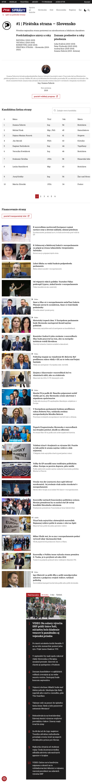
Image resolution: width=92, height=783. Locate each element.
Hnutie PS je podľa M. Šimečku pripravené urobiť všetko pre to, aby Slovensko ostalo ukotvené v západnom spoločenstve (55, 396)
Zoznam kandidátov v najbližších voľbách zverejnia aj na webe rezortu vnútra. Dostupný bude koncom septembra (47, 676)
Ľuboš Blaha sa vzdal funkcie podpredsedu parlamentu (52, 264)
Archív (35, 2)
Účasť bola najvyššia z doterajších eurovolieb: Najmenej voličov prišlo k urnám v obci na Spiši (54, 521)
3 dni (52, 594)
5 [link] (51, 196)
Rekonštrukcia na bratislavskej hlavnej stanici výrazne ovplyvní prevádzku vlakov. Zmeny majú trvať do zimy (47, 719)
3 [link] (44, 196)
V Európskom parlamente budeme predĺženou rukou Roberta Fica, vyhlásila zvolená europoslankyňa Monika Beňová (54, 411)
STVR (4, 2)
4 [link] (47, 196)
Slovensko (42, 10)
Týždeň (59, 594)
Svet (51, 10)
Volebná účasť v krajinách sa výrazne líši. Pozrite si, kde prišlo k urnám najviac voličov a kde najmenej (55, 448)
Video (36, 299)
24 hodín (44, 594)
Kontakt (87, 2)
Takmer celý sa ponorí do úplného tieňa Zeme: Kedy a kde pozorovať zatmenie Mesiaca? (47, 705)
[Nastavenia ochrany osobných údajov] (4, 778)
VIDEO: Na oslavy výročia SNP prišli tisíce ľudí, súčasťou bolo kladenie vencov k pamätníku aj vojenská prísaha (47, 629)
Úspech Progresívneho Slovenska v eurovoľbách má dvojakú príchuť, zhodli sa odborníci (55, 428)
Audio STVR (60, 2)
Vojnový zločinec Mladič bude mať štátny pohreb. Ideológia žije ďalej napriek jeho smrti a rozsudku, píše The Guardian (48, 691)
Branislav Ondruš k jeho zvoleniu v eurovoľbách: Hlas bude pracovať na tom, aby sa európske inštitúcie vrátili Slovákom (55, 339)
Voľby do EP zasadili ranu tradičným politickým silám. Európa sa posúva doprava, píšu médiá (55, 464)
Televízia (24, 2)
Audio (36, 517)
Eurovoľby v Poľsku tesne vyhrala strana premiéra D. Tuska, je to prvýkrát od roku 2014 (56, 555)
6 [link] (55, 196)
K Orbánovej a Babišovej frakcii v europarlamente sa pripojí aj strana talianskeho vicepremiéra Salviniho (55, 248)
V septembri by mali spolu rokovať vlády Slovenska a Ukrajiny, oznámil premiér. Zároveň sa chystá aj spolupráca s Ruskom (47, 660)
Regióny (72, 10)
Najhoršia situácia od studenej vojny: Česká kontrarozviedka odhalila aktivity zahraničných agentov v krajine (46, 751)
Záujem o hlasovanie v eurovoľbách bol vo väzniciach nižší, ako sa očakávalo (52, 373)
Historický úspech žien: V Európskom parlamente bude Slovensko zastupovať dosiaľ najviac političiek (55, 323)
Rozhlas (13, 2)
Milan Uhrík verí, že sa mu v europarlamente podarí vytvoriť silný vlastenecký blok (56, 537)
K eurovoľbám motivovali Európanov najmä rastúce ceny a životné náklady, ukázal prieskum (55, 228)
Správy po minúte (32, 9)
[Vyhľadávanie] (88, 10)
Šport (81, 10)
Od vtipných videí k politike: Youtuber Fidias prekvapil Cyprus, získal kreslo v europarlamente (55, 283)
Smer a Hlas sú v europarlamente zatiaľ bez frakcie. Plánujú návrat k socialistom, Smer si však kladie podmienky (56, 305)
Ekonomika (61, 10)
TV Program (47, 2)
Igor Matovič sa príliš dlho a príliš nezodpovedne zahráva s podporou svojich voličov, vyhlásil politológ (55, 577)
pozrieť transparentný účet (15, 216)
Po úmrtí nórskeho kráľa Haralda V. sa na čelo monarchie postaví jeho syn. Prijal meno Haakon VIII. (48, 646)
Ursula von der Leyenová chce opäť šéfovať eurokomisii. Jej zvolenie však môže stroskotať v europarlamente (55, 484)
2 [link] (40, 196)
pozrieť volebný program (44, 96)
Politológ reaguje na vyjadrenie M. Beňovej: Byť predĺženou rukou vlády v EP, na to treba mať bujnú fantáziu (56, 359)
